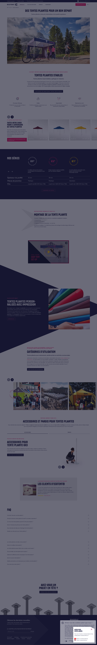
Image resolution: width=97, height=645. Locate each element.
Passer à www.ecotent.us (81, 640)
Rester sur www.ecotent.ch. (82, 638)
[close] (91, 629)
